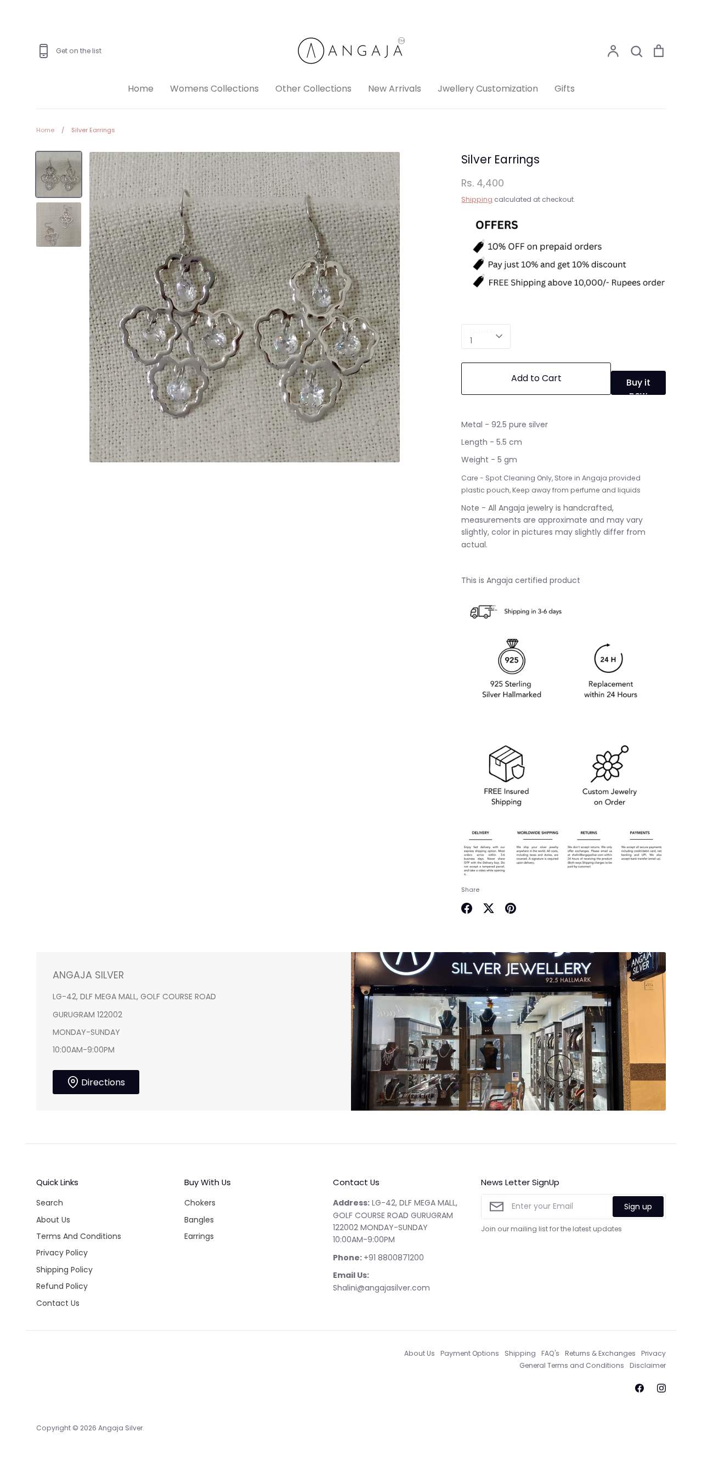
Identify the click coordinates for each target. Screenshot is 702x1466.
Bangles (199, 1219)
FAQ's (550, 1353)
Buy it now (638, 385)
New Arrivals (394, 88)
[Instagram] (661, 1388)
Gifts (564, 88)
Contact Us (58, 1303)
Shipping (476, 199)
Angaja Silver (120, 1428)
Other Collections (313, 88)
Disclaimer (648, 1365)
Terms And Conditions (78, 1236)
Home (141, 88)
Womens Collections (214, 88)
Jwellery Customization (488, 88)
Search (49, 1202)
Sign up (638, 1206)
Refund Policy (62, 1286)
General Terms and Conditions (571, 1365)
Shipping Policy (64, 1269)
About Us (53, 1219)
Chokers (200, 1202)
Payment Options (469, 1353)
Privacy (653, 1353)
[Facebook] (639, 1388)
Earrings (199, 1236)
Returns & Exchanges (600, 1353)
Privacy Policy (62, 1252)
